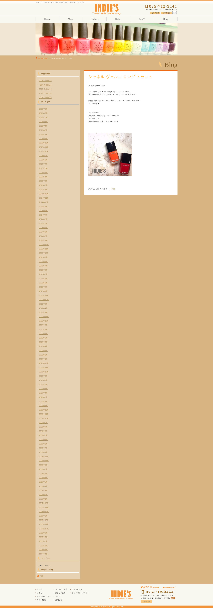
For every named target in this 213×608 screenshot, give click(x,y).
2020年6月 (43, 385)
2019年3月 (43, 444)
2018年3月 (43, 491)
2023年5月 (43, 274)
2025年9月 (43, 156)
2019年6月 (43, 431)
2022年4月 (43, 308)
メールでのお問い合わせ (174, 12)
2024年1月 (43, 240)
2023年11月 (44, 249)
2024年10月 (44, 202)
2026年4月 (43, 126)
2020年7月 (43, 380)
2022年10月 (44, 300)
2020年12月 (44, 363)
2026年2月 (43, 134)
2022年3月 (43, 312)
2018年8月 (43, 469)
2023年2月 (43, 287)
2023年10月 (44, 253)
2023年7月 (43, 266)
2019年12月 (44, 410)
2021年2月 (43, 355)
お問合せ (58, 600)
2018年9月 (43, 465)
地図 (173, 598)
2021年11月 (44, 317)
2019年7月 (43, 427)
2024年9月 (43, 206)
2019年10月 (44, 418)
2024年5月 (43, 223)
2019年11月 (44, 414)
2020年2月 (43, 401)
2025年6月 (43, 168)
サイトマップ (77, 589)
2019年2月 (43, 448)
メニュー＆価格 (71, 19)
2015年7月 (43, 537)
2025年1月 (43, 189)
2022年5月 (43, 304)
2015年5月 (43, 546)
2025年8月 (43, 160)
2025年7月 (43, 164)
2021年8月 (43, 329)
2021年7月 (43, 334)
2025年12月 (44, 143)
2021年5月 (43, 342)
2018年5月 (43, 482)
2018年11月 (44, 461)
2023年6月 (43, 270)
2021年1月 (43, 359)
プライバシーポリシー (80, 593)
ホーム (47, 19)
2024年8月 (43, 211)
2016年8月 (43, 516)
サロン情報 (118, 19)
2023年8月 (43, 262)
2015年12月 (44, 520)
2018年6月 (43, 478)
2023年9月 (43, 257)
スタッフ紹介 (142, 19)
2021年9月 (43, 325)
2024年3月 (43, 232)
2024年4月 (43, 228)
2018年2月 (43, 495)
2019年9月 (43, 423)
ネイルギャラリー (94, 19)
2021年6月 (43, 338)
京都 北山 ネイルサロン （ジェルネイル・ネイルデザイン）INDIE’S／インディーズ (106, 9)
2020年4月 (43, 393)
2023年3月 (43, 283)
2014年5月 (43, 554)
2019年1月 (43, 452)
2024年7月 (43, 215)
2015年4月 (43, 550)
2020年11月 (44, 368)
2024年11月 (44, 198)
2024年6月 (43, 219)
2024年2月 (43, 236)
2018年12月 (44, 457)
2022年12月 (44, 295)
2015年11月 (44, 524)
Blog (46, 58)
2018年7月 (43, 474)
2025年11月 (44, 147)
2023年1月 (43, 291)
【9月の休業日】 (45, 85)
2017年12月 (44, 503)
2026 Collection (45, 81)
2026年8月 (43, 109)
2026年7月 (43, 113)
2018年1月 (43, 499)
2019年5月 (43, 435)
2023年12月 (44, 245)
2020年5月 (43, 389)
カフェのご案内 (61, 589)
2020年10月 (44, 372)
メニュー (40, 593)
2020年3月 (43, 397)
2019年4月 (43, 440)
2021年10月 (44, 321)
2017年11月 (44, 507)
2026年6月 (43, 117)
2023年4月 (43, 278)
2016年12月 (44, 512)
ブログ (165, 19)
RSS (41, 576)
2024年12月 (44, 194)
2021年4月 (43, 346)
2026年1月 (43, 139)
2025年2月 (43, 185)
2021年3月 (43, 351)
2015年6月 (43, 541)
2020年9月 (43, 376)
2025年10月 (44, 151)
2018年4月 (43, 486)
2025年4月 (43, 177)
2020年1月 (43, 406)
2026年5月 (43, 122)
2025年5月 (43, 173)
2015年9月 (43, 533)
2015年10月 (44, 529)
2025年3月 (43, 181)
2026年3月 (43, 130)
